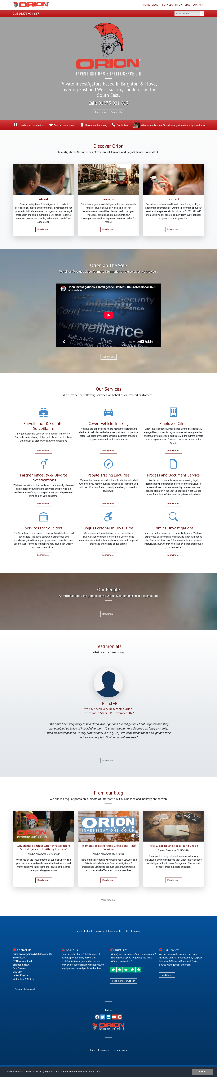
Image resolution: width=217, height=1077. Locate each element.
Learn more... (43, 450)
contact (137, 931)
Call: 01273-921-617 (26, 13)
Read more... (43, 229)
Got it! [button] (202, 1072)
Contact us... (108, 356)
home (79, 931)
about (89, 931)
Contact (198, 4)
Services (167, 4)
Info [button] (178, 4)
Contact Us (116, 112)
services (100, 931)
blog (127, 931)
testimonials (114, 931)
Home (146, 4)
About (156, 4)
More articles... (108, 900)
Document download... (25, 989)
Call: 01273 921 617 (108, 103)
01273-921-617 (193, 211)
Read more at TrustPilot (123, 981)
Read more (100, 112)
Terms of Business (99, 1050)
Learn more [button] (95, 1071)
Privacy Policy (119, 1050)
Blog (187, 4)
